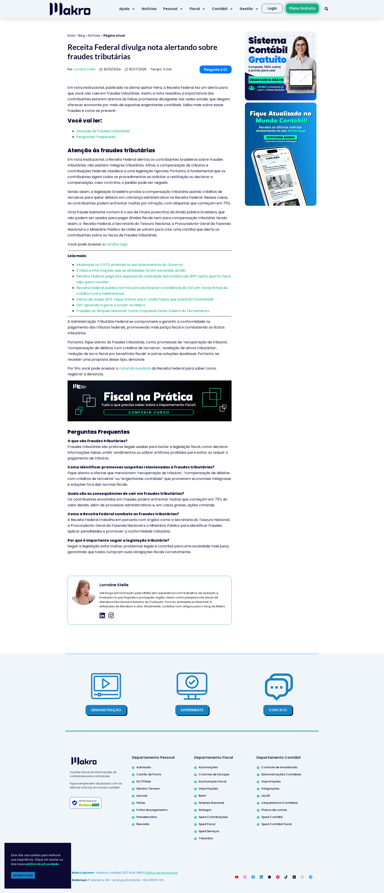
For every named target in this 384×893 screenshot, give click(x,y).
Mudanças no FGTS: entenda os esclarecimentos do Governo (129, 264)
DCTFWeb (143, 781)
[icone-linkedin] (102, 615)
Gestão (246, 8)
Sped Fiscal (207, 824)
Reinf (202, 796)
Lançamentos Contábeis (279, 803)
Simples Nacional (211, 803)
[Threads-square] (294, 877)
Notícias (149, 8)
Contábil (219, 8)
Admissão (143, 767)
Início (71, 36)
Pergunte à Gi (215, 69)
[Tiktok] (286, 877)
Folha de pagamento (152, 810)
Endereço (79, 880)
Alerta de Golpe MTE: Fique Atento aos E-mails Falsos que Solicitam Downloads (145, 299)
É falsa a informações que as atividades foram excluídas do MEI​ (131, 270)
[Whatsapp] (302, 877)
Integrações (270, 788)
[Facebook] (253, 877)
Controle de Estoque (214, 774)
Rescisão (143, 824)
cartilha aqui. (117, 244)
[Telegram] (310, 877)
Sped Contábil (272, 817)
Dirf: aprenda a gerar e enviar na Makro (110, 305)
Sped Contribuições (213, 817)
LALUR (265, 796)
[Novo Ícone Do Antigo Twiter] (269, 877)
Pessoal (170, 8)
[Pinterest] (277, 877)
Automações (208, 767)
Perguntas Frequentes (95, 136)
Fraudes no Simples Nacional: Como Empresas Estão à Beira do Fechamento (142, 310)
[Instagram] (244, 877)
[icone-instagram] (111, 615)
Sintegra (205, 810)
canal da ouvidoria (135, 368)
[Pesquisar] (326, 9)
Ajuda (124, 8)
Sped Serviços (209, 831)
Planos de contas (274, 810)
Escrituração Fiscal (212, 781)
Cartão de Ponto (148, 774)
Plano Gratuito (302, 8)
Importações (208, 788)
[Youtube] (236, 877)
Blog (81, 36)
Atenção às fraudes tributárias (103, 131)
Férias (140, 803)
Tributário (206, 838)
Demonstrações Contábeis (281, 774)
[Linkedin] (261, 877)
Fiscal (195, 8)
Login (272, 8)
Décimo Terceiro (148, 788)
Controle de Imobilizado (279, 767)
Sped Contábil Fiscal (276, 824)
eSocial (141, 796)
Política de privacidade (161, 873)
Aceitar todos (23, 875)
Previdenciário (146, 817)
